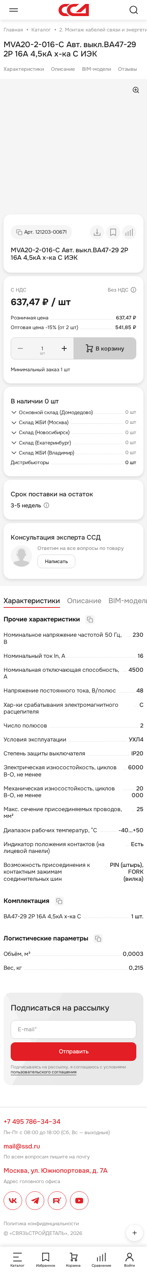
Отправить (73, 1051)
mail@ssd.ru (22, 1146)
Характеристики (24, 69)
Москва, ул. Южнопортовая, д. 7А (55, 1171)
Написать (56, 561)
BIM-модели (96, 69)
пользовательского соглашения (43, 1072)
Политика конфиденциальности (41, 1223)
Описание (63, 69)
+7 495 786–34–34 (32, 1122)
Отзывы (127, 69)
